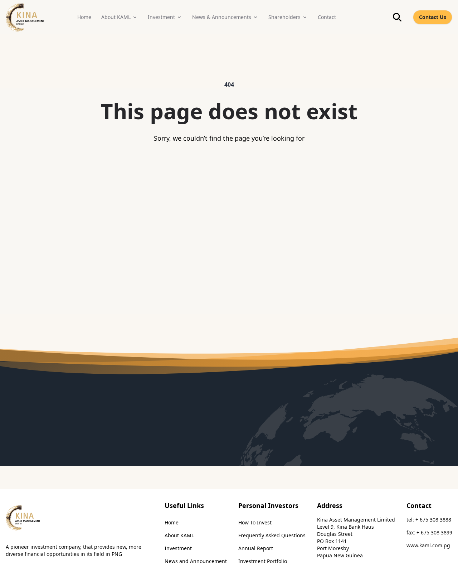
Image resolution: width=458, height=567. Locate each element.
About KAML (179, 535)
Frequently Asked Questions (272, 535)
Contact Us (432, 17)
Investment (178, 548)
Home (172, 522)
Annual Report (255, 548)
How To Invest (255, 522)
